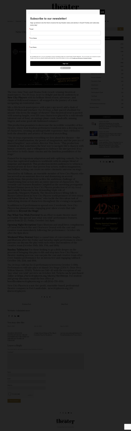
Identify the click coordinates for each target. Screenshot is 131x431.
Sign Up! (65, 63)
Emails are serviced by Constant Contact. (82, 58)
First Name (33, 38)
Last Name (33, 47)
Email (31, 29)
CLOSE (102, 12)
